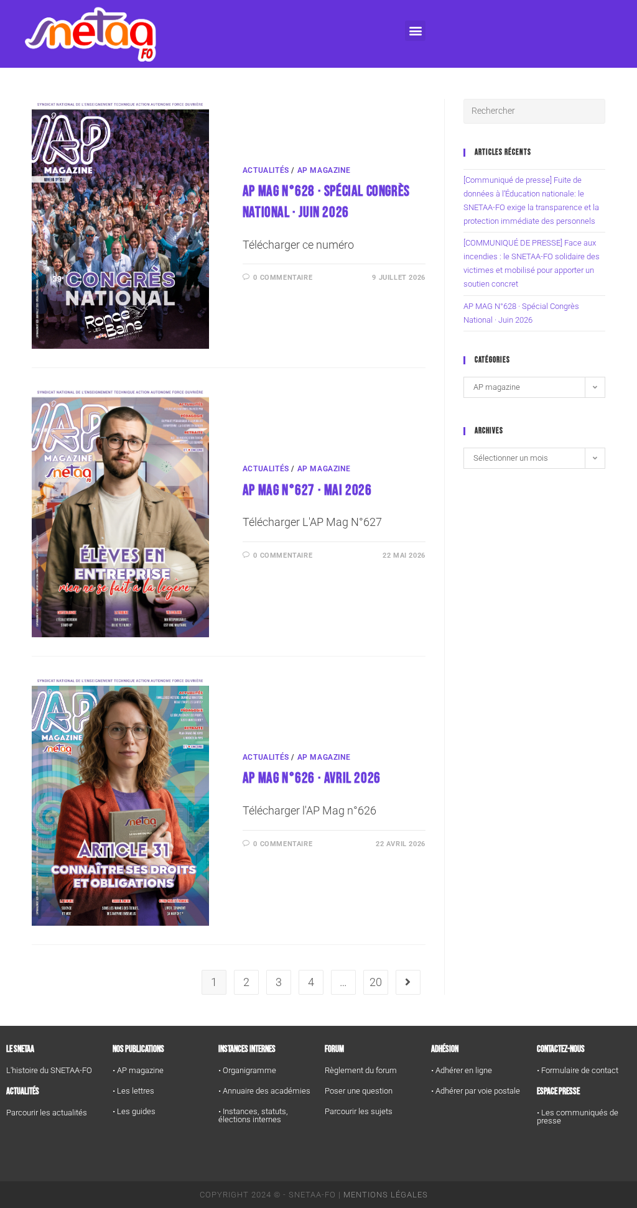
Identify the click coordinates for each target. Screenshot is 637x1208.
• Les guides (134, 1111)
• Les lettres (133, 1090)
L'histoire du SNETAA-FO (49, 1070)
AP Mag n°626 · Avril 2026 (312, 778)
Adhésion (444, 1049)
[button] (415, 31)
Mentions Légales (385, 1194)
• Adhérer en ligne (461, 1070)
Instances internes (247, 1049)
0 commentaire (282, 278)
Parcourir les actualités (46, 1112)
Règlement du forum (361, 1070)
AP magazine (324, 170)
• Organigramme (247, 1070)
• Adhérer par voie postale (475, 1090)
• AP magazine (138, 1070)
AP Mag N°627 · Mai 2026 (307, 490)
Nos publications (138, 1049)
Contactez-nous (561, 1049)
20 (376, 982)
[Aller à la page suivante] (408, 982)
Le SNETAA (20, 1049)
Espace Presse (558, 1091)
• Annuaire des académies (264, 1090)
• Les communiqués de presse (577, 1116)
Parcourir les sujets (359, 1111)
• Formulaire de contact (577, 1070)
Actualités (266, 170)
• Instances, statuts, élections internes (253, 1115)
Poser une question (359, 1090)
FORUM (334, 1049)
